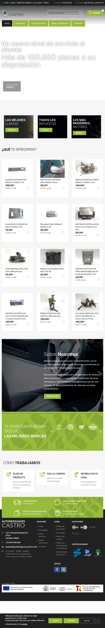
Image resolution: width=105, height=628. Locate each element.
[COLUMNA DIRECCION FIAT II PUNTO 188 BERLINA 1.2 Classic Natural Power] (87, 302)
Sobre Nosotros (38, 23)
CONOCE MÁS (52, 396)
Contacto (78, 23)
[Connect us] (57, 569)
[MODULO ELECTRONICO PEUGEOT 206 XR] (52, 258)
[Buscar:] (65, 13)
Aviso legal (60, 533)
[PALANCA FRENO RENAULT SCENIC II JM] (52, 213)
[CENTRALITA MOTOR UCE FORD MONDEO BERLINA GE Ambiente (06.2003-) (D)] (87, 258)
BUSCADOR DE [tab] (11, 86)
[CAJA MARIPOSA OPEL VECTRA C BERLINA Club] (17, 258)
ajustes (24, 624)
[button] (51, 431)
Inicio (7, 23)
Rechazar (71, 620)
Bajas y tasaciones (59, 23)
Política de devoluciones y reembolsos (61, 545)
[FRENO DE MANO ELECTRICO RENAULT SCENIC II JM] (87, 169)
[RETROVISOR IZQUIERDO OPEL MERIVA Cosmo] (52, 169)
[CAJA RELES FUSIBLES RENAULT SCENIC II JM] (17, 213)
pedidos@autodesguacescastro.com (21, 547)
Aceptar (55, 620)
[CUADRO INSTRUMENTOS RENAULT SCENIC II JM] (17, 169)
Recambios (20, 23)
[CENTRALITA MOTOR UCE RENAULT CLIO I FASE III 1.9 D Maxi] (87, 213)
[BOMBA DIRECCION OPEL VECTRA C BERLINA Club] (52, 302)
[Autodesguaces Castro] (13, 13)
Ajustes (87, 620)
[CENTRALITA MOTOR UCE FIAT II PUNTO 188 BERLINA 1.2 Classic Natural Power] (17, 302)
